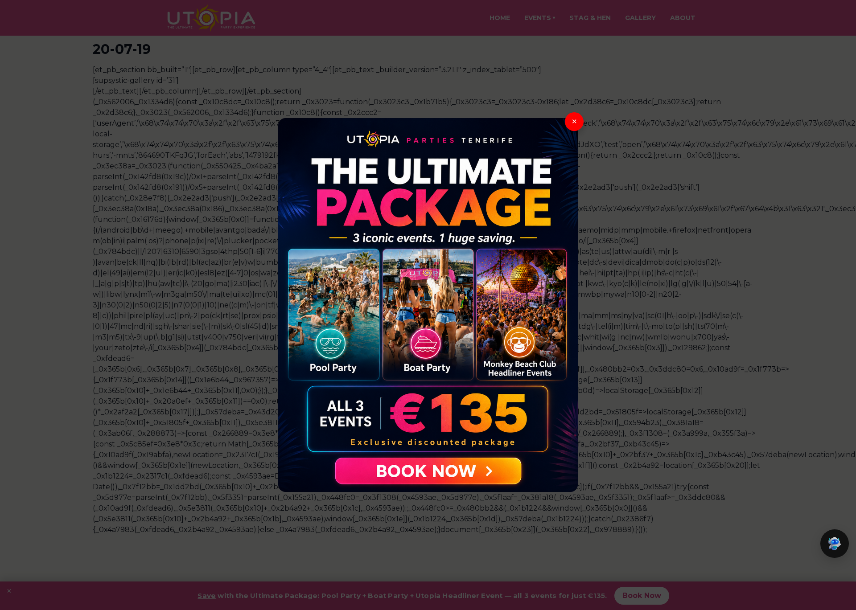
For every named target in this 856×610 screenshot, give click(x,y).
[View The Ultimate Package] (428, 305)
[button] (834, 543)
